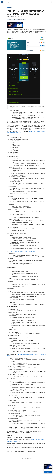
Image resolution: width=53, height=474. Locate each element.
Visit (48, 472)
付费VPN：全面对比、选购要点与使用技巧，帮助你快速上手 (23, 251)
